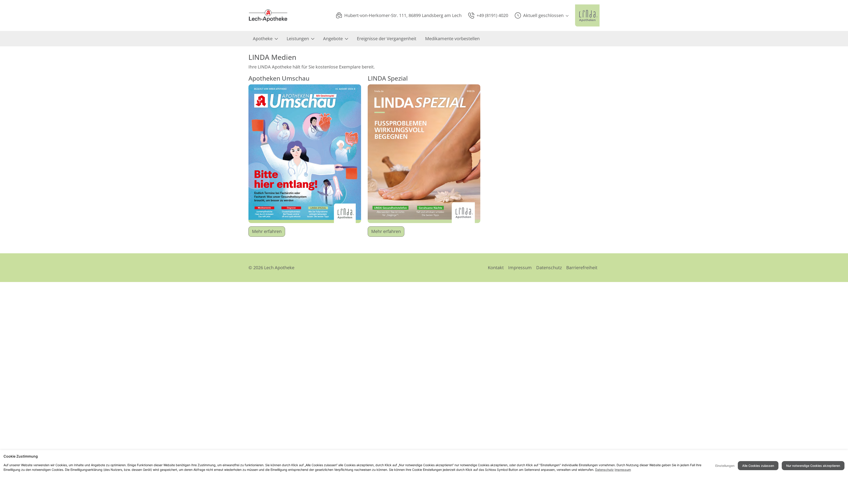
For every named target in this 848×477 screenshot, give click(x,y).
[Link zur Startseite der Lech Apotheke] (269, 15)
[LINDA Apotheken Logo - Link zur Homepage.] (587, 15)
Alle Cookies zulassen (758, 466)
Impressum (520, 268)
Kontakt (496, 268)
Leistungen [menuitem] (298, 39)
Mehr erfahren (267, 231)
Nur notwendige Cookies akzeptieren (813, 466)
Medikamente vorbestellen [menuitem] (452, 39)
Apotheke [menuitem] (263, 39)
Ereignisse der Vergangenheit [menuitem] (386, 39)
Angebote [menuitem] (333, 39)
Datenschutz (549, 268)
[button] (541, 15)
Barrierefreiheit (581, 268)
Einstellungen (724, 466)
